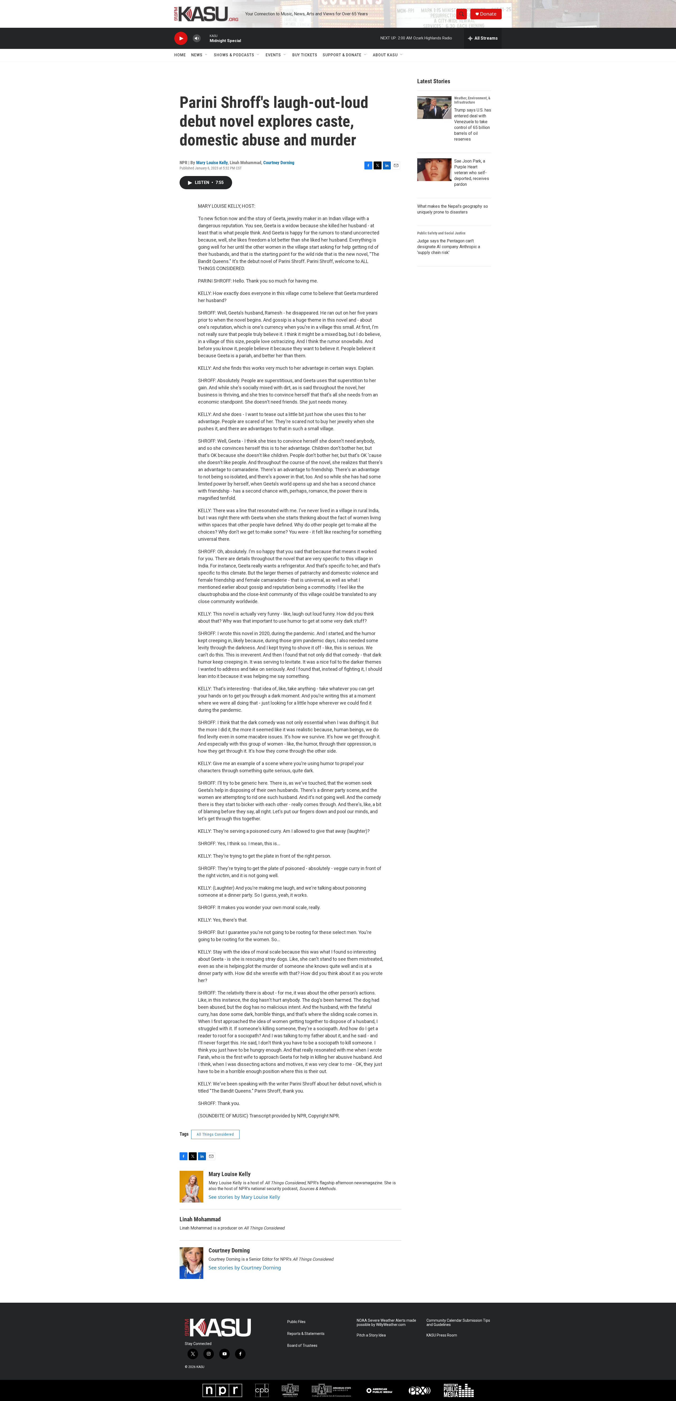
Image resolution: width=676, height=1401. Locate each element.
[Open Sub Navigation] (206, 55)
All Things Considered (215, 1134)
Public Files (296, 1322)
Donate (488, 14)
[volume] (196, 38)
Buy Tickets (304, 55)
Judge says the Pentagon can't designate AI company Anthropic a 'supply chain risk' (448, 246)
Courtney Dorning (278, 162)
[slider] (205, 38)
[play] (181, 38)
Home (180, 55)
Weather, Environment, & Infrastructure (472, 100)
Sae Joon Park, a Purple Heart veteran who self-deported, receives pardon (471, 173)
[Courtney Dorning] (191, 1263)
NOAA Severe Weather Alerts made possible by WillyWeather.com (386, 1323)
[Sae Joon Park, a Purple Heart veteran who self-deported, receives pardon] (434, 169)
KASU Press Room (441, 1335)
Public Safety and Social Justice (441, 233)
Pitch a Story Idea (371, 1335)
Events (273, 55)
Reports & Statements (306, 1334)
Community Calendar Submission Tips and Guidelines (458, 1323)
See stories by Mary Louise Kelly (244, 1197)
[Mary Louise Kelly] (191, 1187)
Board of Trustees (302, 1346)
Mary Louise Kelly (212, 162)
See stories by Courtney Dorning (245, 1267)
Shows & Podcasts (234, 55)
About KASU (385, 55)
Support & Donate (342, 55)
